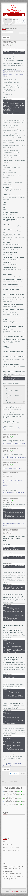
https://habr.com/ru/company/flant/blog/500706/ (14, 457)
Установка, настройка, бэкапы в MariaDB (12, 468)
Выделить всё (8, 49)
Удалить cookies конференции (11, 850)
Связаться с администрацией (11, 847)
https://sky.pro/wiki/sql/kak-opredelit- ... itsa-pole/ (12, 764)
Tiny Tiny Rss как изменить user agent (16, 794)
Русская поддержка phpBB (7, 894)
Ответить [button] (6, 37)
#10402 (5, 436)
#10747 (5, 500)
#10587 (5, 464)
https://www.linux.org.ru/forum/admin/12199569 (14, 443)
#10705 (5, 475)
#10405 (5, 450)
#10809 (5, 532)
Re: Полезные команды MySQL (10, 434)
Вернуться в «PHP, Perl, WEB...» (10, 781)
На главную (7, 841)
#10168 (5, 44)
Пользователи (8, 844)
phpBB (7, 890)
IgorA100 (11, 44)
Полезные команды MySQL (10, 28)
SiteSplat (17, 891)
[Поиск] (11, 31)
